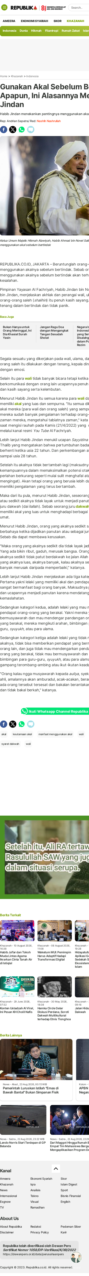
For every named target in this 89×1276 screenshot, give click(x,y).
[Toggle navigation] (4, 7)
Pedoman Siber (71, 1226)
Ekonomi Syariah (34, 21)
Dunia (24, 30)
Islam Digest (69, 1184)
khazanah (75, 21)
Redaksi (35, 1226)
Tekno (34, 1196)
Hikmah (36, 30)
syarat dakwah (10, 743)
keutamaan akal (22, 734)
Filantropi (51, 30)
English (65, 1201)
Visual (34, 1201)
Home (3, 76)
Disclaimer (7, 1232)
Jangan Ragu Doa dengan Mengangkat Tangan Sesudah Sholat (54, 332)
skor (57, 21)
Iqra (33, 1184)
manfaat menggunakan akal (55, 734)
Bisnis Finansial (71, 1196)
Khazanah (17, 76)
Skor (64, 1178)
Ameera (5, 1178)
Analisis (35, 1190)
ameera (9, 21)
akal (18, 404)
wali (28, 378)
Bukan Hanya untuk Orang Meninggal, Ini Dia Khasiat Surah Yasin (17, 332)
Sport (64, 1190)
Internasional (8, 1196)
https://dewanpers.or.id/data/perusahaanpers (33, 1254)
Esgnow (5, 1201)
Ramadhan (37, 1207)
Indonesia (9, 30)
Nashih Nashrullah (48, 121)
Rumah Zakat (71, 30)
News (4, 1190)
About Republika (11, 1226)
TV (2, 1207)
